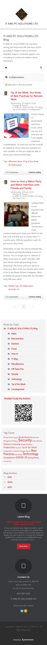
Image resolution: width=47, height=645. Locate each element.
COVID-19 (14, 289)
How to (14, 354)
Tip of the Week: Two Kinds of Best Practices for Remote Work (26, 96)
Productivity (9, 447)
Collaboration (16, 165)
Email (11, 437)
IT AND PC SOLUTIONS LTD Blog (28, 107)
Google (22, 444)
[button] (41, 67)
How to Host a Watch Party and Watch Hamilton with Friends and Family (26, 185)
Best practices (17, 338)
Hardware (29, 444)
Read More (23, 546)
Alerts (13, 333)
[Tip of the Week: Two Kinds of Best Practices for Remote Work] (16, 126)
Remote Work (16, 161)
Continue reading (35, 172)
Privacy (6, 437)
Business (15, 343)
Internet (16, 451)
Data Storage (18, 454)
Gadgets (15, 437)
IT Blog (14, 359)
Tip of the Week (20, 110)
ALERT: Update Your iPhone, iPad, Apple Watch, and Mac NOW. (23, 523)
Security (14, 374)
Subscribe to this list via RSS (19, 84)
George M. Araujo (20, 105)
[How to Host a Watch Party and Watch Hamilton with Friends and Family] (16, 214)
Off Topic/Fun (19, 198)
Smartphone (9, 457)
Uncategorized (33, 110)
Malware (39, 441)
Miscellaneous (17, 364)
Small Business (25, 437)
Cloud (14, 348)
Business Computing (12, 444)
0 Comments (12, 172)
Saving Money (33, 458)
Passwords (18, 448)
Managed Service (25, 451)
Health (34, 441)
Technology (16, 379)
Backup (15, 441)
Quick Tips (14, 286)
